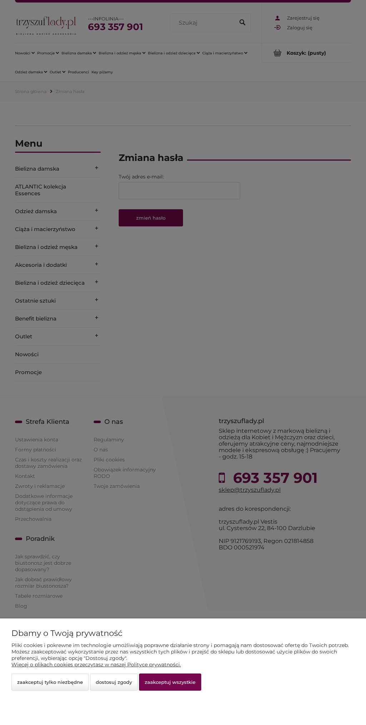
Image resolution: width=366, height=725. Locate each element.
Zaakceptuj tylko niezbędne (50, 682)
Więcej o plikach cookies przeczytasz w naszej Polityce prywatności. (96, 664)
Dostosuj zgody (114, 682)
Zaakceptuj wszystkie (170, 682)
